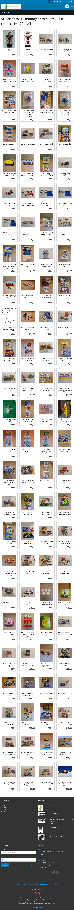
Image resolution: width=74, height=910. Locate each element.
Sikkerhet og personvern (42, 884)
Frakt (17, 884)
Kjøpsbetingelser (27, 884)
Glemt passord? (32, 865)
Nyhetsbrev (56, 884)
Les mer (53, 903)
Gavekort (3, 809)
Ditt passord (4, 857)
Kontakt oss (4, 811)
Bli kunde (3, 807)
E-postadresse (5, 850)
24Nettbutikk (40, 907)
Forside (3, 12)
